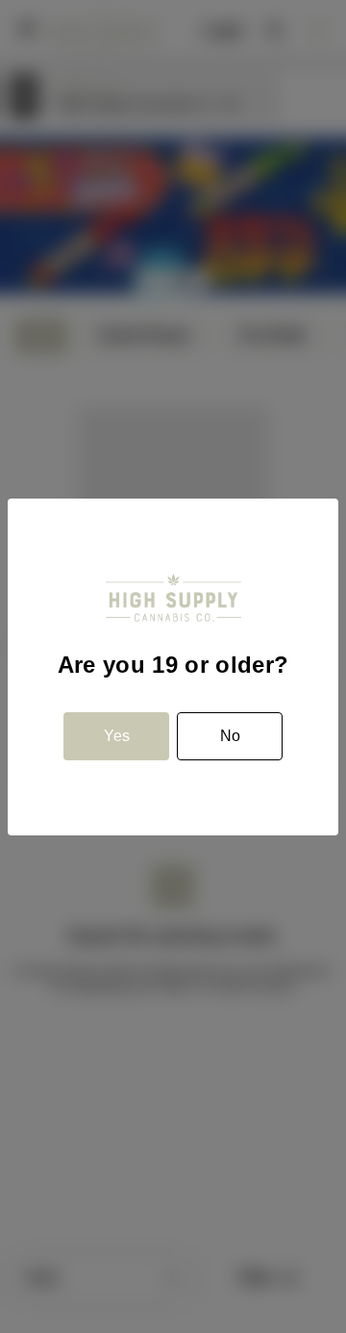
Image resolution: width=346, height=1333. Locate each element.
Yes (117, 736)
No (230, 736)
